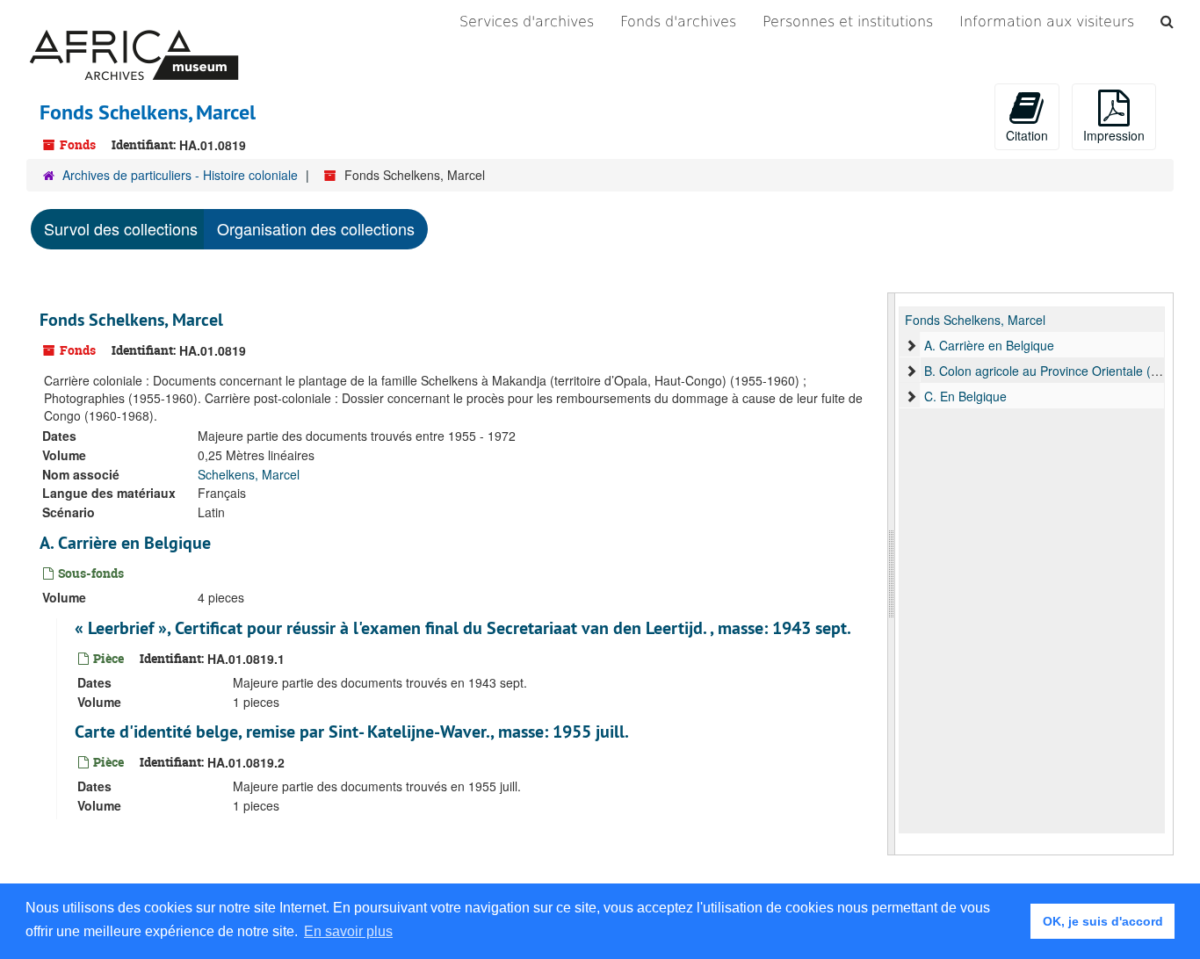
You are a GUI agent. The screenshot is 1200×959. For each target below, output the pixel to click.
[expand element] (911, 345)
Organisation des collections (316, 228)
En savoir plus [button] (348, 931)
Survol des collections (121, 228)
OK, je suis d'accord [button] (1103, 921)
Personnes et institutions (848, 21)
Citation (1027, 135)
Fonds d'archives (678, 21)
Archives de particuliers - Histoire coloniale (180, 175)
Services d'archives (526, 21)
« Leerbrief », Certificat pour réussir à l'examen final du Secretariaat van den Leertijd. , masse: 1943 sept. (463, 627)
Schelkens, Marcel (249, 474)
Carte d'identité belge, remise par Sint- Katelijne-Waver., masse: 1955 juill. (352, 731)
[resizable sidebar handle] (891, 573)
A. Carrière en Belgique (125, 542)
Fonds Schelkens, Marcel (131, 319)
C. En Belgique (965, 396)
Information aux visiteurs (1046, 21)
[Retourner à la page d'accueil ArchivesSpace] (134, 22)
